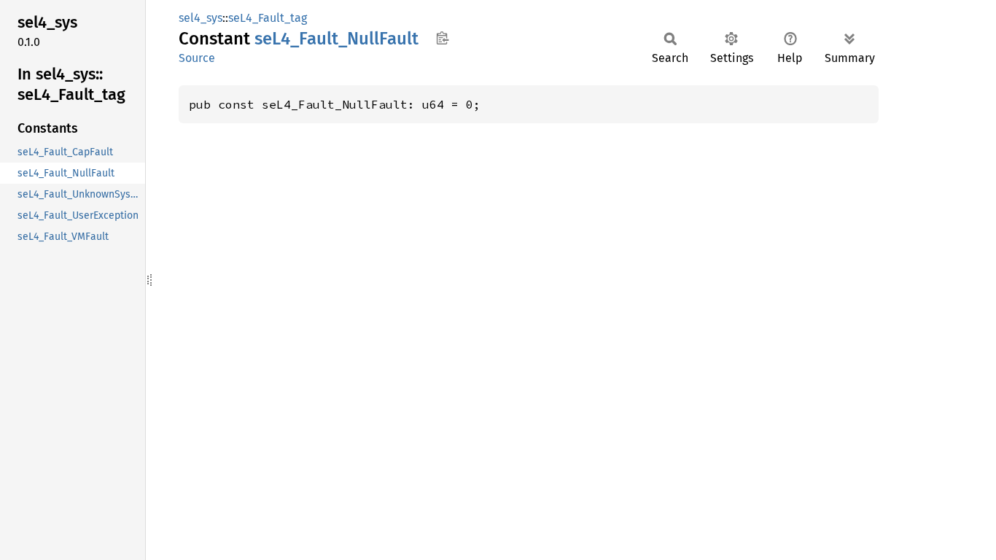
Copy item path (442, 38)
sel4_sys (200, 18)
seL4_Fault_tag (267, 18)
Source (197, 58)
